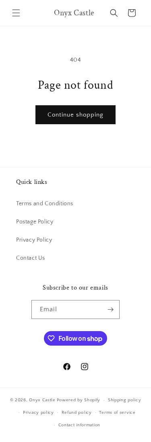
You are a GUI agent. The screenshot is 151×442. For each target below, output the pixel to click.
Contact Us (30, 258)
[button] (16, 13)
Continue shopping (75, 114)
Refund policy (77, 412)
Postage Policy (34, 222)
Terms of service (117, 412)
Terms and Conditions (44, 203)
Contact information (79, 425)
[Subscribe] (110, 309)
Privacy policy (38, 412)
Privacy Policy (34, 240)
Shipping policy (124, 400)
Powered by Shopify (79, 400)
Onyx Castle (42, 400)
